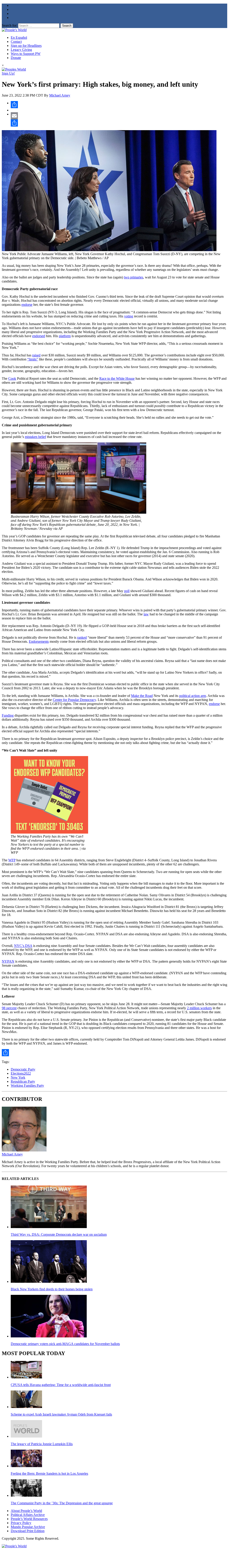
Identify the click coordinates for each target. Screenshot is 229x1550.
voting (128, 316)
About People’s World (26, 1511)
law (146, 614)
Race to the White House (117, 378)
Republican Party (23, 1081)
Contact (16, 41)
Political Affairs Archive (28, 1515)
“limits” (32, 359)
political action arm (192, 696)
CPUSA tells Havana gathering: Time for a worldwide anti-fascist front (61, 1385)
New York (18, 1077)
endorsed (38, 336)
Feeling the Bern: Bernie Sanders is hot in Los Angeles (49, 1473)
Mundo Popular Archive (28, 1527)
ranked (82, 637)
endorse (26, 304)
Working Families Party (27, 1085)
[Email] (119, 115)
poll (126, 591)
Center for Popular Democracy (74, 700)
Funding (8, 715)
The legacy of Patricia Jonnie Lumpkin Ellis (42, 1444)
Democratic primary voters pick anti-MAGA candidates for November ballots (65, 1344)
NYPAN (8, 961)
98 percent (9, 1008)
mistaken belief (35, 437)
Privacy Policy (21, 1523)
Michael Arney (59, 95)
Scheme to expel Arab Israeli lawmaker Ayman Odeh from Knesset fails (61, 1414)
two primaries (133, 277)
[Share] (119, 104)
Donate (16, 58)
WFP (11, 860)
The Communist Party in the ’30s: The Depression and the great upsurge (62, 1503)
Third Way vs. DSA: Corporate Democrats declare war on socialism (59, 1234)
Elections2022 (21, 1073)
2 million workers (199, 1008)
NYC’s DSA (23, 946)
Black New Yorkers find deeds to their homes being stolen (52, 1289)
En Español (19, 37)
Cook (12, 378)
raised (36, 355)
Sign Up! (8, 73)
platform (65, 336)
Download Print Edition (28, 1531)
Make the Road (142, 696)
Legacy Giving (21, 50)
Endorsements (39, 641)
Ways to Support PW (25, 54)
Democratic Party (23, 1069)
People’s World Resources (29, 1519)
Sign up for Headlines (26, 45)
